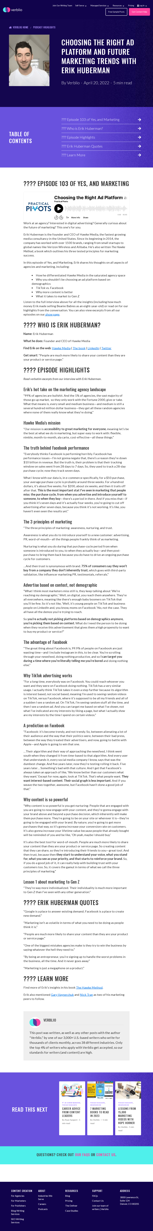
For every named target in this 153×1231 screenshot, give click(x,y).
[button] (86, 6)
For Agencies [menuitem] (17, 1195)
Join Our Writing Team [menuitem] (62, 5)
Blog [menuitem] (67, 1195)
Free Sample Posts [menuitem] (116, 12)
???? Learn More (73, 155)
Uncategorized (95, 1105)
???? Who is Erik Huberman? (82, 128)
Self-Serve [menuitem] (79, 5)
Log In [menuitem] (141, 5)
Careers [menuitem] (42, 1204)
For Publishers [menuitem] (18, 1205)
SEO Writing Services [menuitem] (17, 1221)
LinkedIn (93, 348)
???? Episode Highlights (78, 137)
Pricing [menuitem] (131, 5)
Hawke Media (61, 348)
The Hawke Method (89, 987)
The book (79, 348)
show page (52, 314)
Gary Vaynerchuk (62, 994)
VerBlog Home (20, 27)
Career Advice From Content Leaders (71, 1112)
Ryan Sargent (71, 1120)
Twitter (106, 348)
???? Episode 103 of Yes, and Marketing (90, 119)
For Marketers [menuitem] (18, 1200)
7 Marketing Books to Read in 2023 (99, 1112)
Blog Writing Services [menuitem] (17, 1212)
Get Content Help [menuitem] (139, 12)
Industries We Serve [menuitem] (45, 1197)
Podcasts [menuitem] (43, 1209)
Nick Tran (86, 994)
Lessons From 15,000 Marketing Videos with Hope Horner (127, 1116)
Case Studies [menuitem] (71, 1210)
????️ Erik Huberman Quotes (81, 146)
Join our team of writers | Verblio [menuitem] (100, 1207)
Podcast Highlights (44, 27)
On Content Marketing (72, 1103)
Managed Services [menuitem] (98, 5)
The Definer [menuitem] (71, 1205)
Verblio (73, 82)
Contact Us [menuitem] (98, 1200)
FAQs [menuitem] (95, 1195)
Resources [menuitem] (117, 5)
